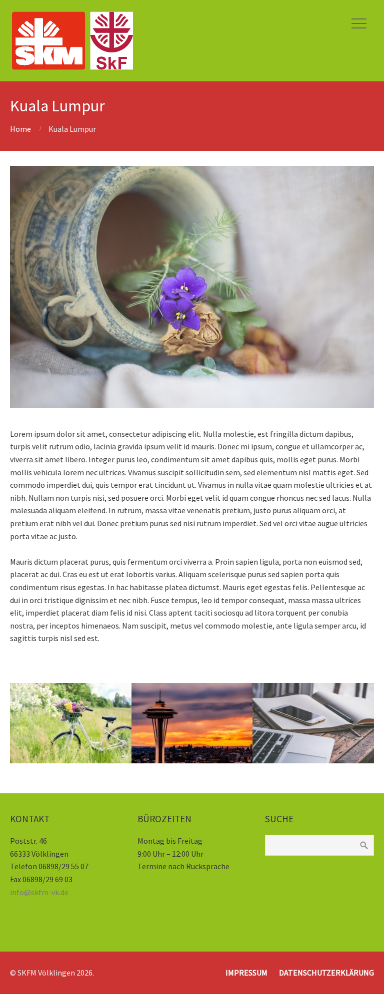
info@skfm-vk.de (39, 892)
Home (20, 129)
